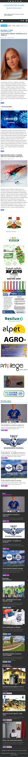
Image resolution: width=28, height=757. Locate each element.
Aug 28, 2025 (6, 625)
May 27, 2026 (6, 711)
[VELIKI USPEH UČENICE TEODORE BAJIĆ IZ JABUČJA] (14, 59)
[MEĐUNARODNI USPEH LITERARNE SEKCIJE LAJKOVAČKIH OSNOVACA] (14, 173)
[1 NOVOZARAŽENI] (14, 119)
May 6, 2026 (6, 738)
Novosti (2, 102)
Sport (6, 430)
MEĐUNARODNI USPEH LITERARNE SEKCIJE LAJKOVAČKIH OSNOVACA (12, 155)
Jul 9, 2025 (6, 652)
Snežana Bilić (11, 37)
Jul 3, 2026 (6, 685)
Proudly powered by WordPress (8, 753)
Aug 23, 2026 (4, 423)
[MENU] (27, 21)
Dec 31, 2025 (6, 598)
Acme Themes (14, 754)
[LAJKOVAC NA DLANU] (2, 20)
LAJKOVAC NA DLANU (14, 5)
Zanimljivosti (9, 693)
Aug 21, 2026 (4, 479)
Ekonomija (5, 607)
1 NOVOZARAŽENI (6, 107)
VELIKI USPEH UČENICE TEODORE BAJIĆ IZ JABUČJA (14, 34)
